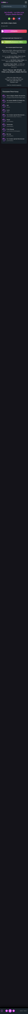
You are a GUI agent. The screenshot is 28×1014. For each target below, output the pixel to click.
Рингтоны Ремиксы (9, 52)
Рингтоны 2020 (7, 50)
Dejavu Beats (13, 23)
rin (4, 2)
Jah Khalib (4, 23)
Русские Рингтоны (19, 50)
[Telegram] (19, 19)
